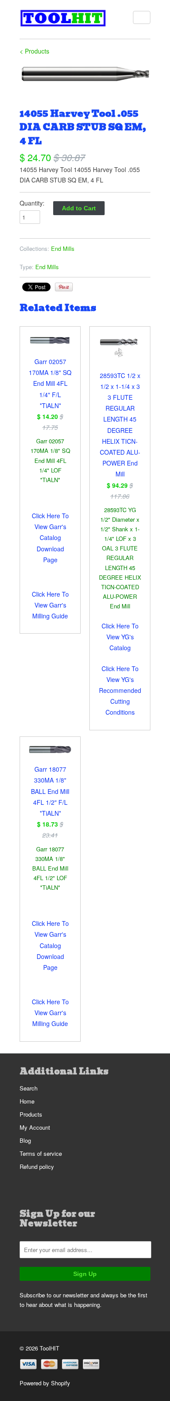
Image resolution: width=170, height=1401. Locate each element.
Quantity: (32, 203)
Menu (141, 17)
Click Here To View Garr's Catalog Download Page (50, 537)
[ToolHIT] (63, 19)
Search (28, 1088)
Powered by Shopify (45, 1383)
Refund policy (37, 1166)
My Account (35, 1127)
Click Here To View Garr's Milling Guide (50, 605)
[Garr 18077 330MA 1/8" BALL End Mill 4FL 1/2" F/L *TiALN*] (50, 755)
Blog (25, 1140)
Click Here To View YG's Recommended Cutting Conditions (120, 690)
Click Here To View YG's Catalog (120, 636)
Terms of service (41, 1153)
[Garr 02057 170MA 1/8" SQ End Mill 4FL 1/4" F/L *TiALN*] (50, 345)
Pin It (64, 287)
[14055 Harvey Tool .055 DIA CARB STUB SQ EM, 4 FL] (85, 74)
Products (31, 1114)
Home (27, 1101)
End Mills (63, 248)
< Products (34, 51)
